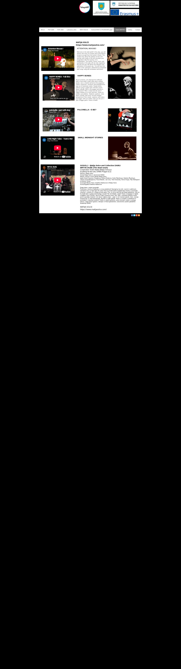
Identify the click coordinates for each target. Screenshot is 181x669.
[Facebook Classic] (132, 215)
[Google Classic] (137, 215)
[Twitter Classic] (134, 215)
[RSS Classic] (139, 215)
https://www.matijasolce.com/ (90, 45)
